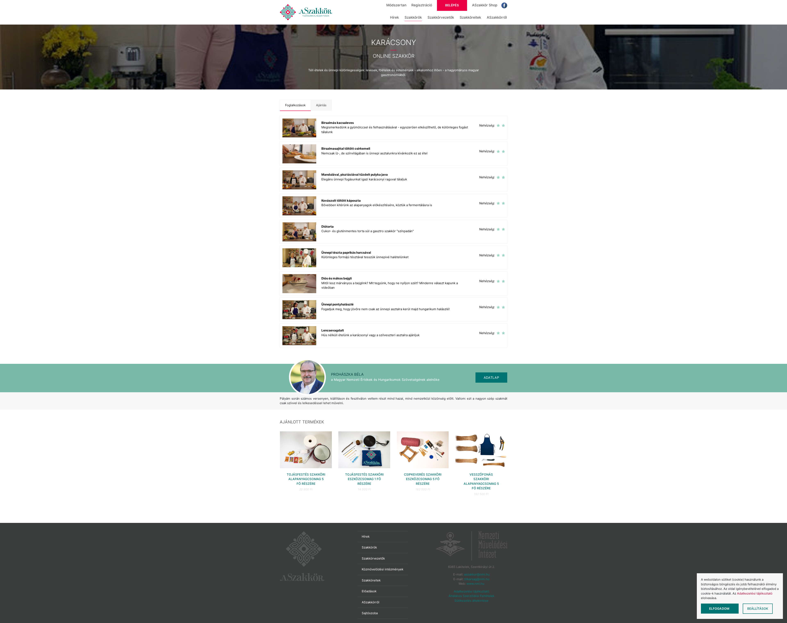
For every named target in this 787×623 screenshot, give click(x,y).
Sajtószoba (370, 613)
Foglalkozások (295, 105)
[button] (393, 128)
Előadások (369, 591)
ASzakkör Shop (484, 5)
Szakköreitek (470, 17)
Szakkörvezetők (441, 17)
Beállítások (757, 609)
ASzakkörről (497, 17)
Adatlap (491, 377)
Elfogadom (719, 609)
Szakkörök (413, 17)
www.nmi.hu (475, 584)
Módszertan (396, 5)
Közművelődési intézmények (382, 569)
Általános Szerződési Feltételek (471, 596)
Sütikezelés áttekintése (471, 601)
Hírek (394, 17)
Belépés (452, 5)
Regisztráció (421, 5)
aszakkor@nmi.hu (477, 574)
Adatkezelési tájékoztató (471, 591)
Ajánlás (321, 105)
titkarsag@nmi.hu (476, 579)
